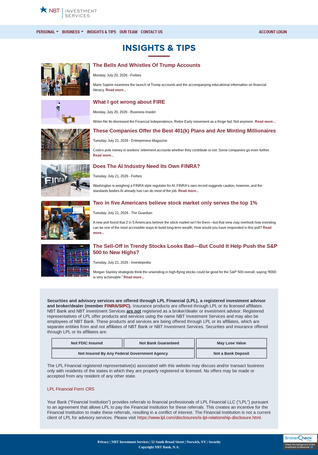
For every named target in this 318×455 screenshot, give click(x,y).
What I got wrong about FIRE (129, 102)
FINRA (110, 305)
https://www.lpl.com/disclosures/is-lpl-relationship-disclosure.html (199, 417)
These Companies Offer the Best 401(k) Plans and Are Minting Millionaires (184, 131)
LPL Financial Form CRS (70, 389)
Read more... (116, 90)
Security (215, 442)
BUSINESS (71, 32)
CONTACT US (152, 32)
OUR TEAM (128, 32)
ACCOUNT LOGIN (273, 32)
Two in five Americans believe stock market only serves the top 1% (175, 203)
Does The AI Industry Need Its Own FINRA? (146, 166)
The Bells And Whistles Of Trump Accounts (146, 65)
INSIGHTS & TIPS (101, 32)
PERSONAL (45, 32)
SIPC (124, 305)
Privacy (103, 442)
